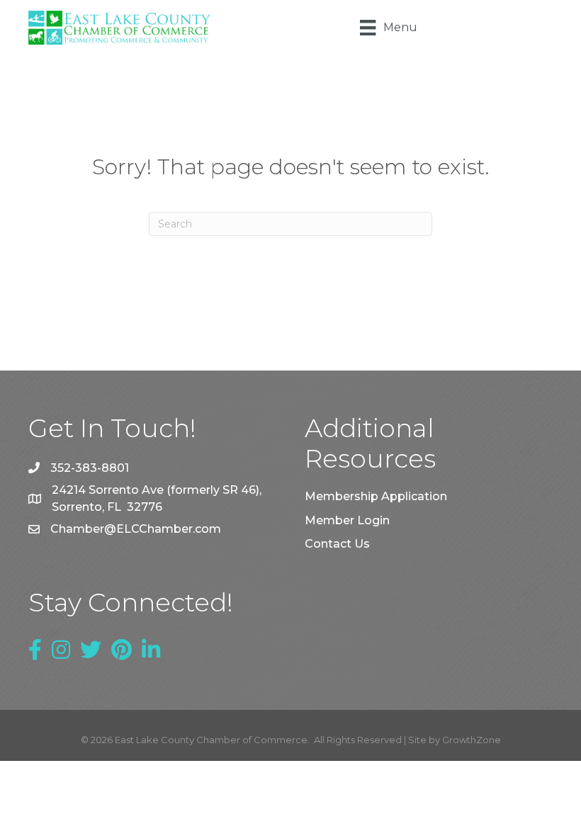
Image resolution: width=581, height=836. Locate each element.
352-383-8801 (89, 468)
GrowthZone (471, 739)
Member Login (347, 520)
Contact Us (337, 543)
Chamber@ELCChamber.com (135, 529)
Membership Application (376, 496)
